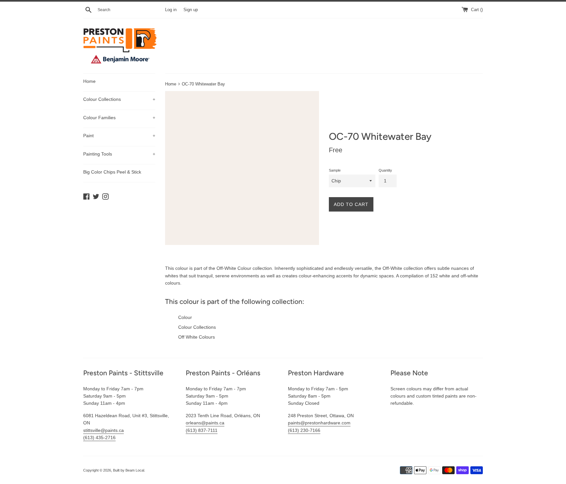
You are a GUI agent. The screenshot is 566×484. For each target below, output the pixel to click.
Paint (119, 135)
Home (89, 81)
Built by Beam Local (128, 470)
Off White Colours (196, 337)
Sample (335, 170)
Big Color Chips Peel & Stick (112, 172)
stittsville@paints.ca (103, 430)
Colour (185, 317)
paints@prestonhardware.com (319, 422)
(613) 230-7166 (304, 430)
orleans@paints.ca (205, 422)
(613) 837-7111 (201, 430)
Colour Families (119, 117)
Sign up (190, 10)
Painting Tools (119, 154)
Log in (171, 10)
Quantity (385, 170)
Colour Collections (119, 99)
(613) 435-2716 (99, 437)
